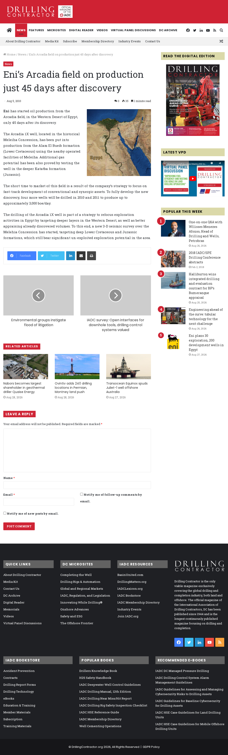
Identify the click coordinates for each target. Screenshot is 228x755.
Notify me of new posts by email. (32, 514)
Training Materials (17, 726)
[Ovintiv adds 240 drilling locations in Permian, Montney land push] (77, 366)
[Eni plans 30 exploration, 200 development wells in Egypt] (173, 342)
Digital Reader (81, 30)
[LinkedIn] (70, 255)
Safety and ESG (71, 616)
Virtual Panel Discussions (133, 30)
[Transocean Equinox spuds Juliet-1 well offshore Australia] (128, 366)
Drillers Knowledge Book (98, 671)
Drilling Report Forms (19, 685)
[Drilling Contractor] (38, 11)
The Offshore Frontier (76, 623)
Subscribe (70, 41)
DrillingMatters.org (131, 582)
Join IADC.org (127, 616)
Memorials (11, 609)
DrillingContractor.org (87, 747)
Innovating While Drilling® (81, 602)
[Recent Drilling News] (193, 135)
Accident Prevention (19, 671)
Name (9, 478)
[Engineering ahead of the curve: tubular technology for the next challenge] (173, 315)
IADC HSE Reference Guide (99, 712)
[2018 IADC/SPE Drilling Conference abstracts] (173, 259)
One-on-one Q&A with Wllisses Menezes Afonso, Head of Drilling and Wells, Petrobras (205, 231)
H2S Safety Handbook (95, 678)
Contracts (10, 678)
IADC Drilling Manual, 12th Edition (105, 692)
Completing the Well (76, 575)
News (21, 30)
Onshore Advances (74, 609)
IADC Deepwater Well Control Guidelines (110, 685)
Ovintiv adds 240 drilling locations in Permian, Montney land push (73, 387)
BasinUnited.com (130, 575)
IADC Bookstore (129, 595)
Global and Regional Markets (81, 589)
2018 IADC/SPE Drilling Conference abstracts (205, 257)
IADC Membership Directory (138, 602)
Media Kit (52, 41)
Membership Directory (97, 41)
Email (9, 495)
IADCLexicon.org (129, 589)
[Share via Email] (81, 255)
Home (11, 54)
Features (36, 30)
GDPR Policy (151, 747)
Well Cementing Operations (100, 726)
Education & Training (19, 705)
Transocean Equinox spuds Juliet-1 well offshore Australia (127, 387)
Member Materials (17, 712)
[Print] (91, 255)
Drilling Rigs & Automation (80, 582)
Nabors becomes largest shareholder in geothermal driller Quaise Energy (24, 387)
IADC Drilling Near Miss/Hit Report (105, 698)
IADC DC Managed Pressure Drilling (182, 671)
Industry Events (129, 41)
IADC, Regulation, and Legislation (85, 595)
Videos (102, 30)
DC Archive (168, 30)
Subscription (12, 719)
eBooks (8, 698)
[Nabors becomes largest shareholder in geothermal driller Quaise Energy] (25, 366)
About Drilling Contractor (23, 41)
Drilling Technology (18, 692)
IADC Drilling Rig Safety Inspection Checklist (113, 705)
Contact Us (152, 41)
